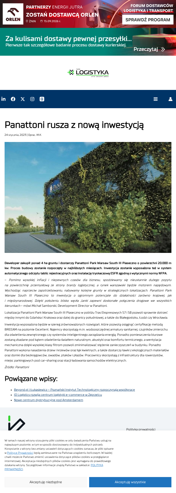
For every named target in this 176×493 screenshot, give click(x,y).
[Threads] (41, 99)
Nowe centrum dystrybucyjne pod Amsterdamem (48, 400)
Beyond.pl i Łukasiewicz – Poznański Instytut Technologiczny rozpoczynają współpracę (74, 389)
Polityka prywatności (140, 429)
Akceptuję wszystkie (130, 482)
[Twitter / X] (22, 99)
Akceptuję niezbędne (46, 482)
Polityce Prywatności (20, 452)
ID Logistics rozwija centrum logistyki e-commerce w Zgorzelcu (58, 394)
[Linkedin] (3, 99)
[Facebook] (13, 99)
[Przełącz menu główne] (155, 99)
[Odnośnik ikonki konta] (170, 99)
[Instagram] (32, 99)
